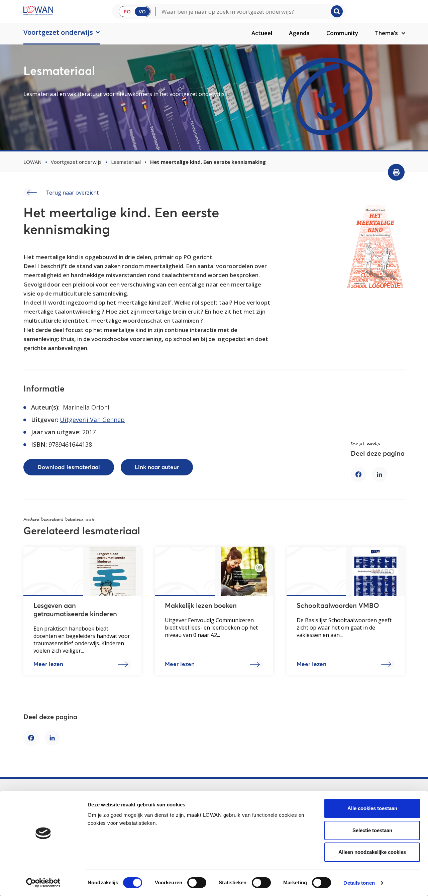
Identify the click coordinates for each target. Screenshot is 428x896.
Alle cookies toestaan (372, 808)
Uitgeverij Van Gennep (92, 420)
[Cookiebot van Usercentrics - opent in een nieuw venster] (43, 883)
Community (342, 33)
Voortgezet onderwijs (58, 32)
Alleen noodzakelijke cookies (372, 852)
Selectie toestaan (372, 830)
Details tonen (358, 883)
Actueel (261, 33)
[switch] (196, 882)
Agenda (299, 33)
